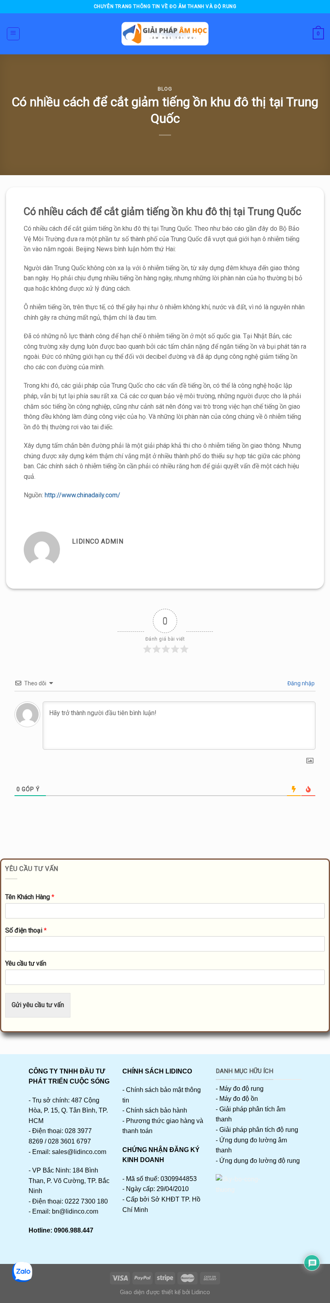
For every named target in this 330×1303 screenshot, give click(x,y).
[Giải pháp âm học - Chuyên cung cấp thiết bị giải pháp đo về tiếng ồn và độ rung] (165, 34)
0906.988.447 (73, 1230)
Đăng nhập (300, 683)
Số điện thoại (26, 930)
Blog (165, 89)
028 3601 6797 (69, 1141)
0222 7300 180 (86, 1201)
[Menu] (13, 33)
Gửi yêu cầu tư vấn (38, 1005)
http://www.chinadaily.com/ (82, 495)
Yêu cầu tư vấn (25, 963)
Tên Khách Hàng (29, 897)
